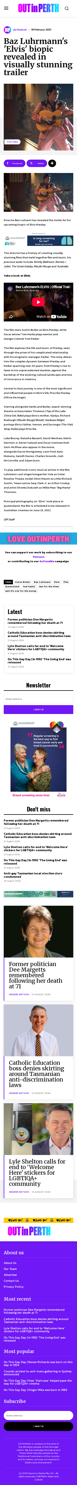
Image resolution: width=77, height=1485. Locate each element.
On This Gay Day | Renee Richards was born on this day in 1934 (38, 1363)
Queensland (12, 586)
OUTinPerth (20, 30)
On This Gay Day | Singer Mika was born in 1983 (35, 1390)
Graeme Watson (19, 994)
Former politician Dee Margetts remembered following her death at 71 (35, 621)
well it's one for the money (20, 591)
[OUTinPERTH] (38, 8)
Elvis (57, 582)
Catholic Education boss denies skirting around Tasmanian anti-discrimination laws (39, 634)
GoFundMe (46, 561)
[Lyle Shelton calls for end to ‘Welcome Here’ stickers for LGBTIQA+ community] (38, 1129)
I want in (39, 709)
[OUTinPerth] (8, 30)
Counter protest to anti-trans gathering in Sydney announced (38, 1372)
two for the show (49, 586)
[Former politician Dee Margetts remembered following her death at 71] (38, 932)
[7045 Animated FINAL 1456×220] (38, 241)
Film (66, 582)
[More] (52, 163)
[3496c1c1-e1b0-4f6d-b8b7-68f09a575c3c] (38, 894)
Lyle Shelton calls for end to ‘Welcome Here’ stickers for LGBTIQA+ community (36, 647)
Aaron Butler (22, 582)
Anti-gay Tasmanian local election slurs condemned (33, 875)
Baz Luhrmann (42, 582)
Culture (12, 141)
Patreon (38, 557)
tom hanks (29, 586)
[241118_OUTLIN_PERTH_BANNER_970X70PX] (38, 1220)
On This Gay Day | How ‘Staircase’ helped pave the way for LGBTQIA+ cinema (38, 1382)
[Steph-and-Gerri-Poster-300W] (38, 759)
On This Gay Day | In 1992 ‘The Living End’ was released (39, 661)
